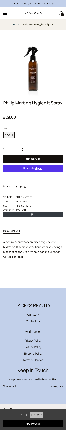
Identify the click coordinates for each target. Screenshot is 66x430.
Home (16, 24)
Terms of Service (33, 360)
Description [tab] (11, 230)
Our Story (33, 314)
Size (5, 128)
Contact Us (33, 321)
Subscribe (56, 386)
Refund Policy (33, 347)
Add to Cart (33, 423)
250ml (9, 135)
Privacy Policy (33, 340)
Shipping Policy (33, 353)
